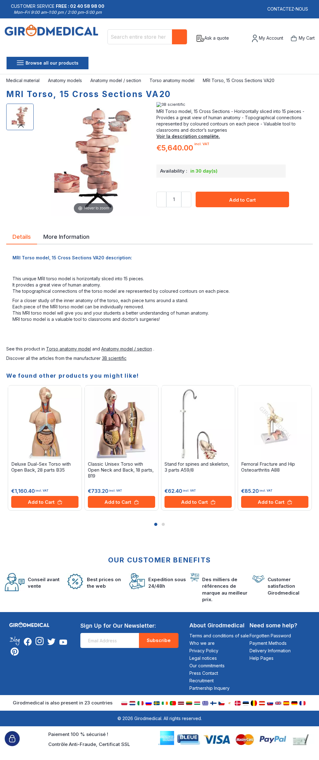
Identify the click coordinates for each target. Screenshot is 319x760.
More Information (66, 236)
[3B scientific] (234, 104)
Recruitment (201, 680)
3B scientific (114, 358)
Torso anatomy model (173, 80)
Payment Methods (268, 643)
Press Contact (203, 673)
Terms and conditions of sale (219, 635)
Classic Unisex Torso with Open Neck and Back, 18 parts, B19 (121, 470)
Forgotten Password (270, 635)
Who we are (202, 643)
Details (21, 236)
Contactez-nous (287, 9)
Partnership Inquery (209, 688)
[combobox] (147, 36)
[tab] (21, 237)
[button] (156, 524)
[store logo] (54, 38)
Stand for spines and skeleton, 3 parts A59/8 (196, 467)
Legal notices (203, 658)
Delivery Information (270, 650)
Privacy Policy (203, 650)
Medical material (23, 80)
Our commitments (207, 665)
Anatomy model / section (116, 80)
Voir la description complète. (188, 136)
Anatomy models (65, 80)
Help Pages (262, 658)
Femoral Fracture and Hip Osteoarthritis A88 (268, 467)
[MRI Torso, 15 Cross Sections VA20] (20, 117)
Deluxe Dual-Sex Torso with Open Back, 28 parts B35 (41, 467)
